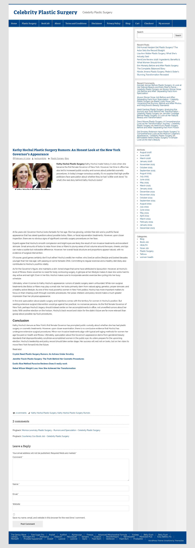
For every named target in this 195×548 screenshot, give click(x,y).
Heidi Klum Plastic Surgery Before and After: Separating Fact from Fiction (158, 126)
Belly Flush (148, 535)
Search (140, 32)
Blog (67, 158)
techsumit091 (40, 158)
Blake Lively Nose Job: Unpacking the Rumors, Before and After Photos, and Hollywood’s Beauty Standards (159, 103)
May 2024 (144, 213)
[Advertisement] (71, 50)
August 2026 (145, 152)
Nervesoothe (129, 537)
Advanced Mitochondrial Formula (112, 535)
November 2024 (147, 195)
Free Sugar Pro (37, 535)
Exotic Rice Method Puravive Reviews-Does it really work (40, 363)
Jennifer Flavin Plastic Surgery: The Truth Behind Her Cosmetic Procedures (48, 359)
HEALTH (144, 245)
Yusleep (135, 535)
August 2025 (145, 173)
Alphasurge (77, 535)
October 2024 (146, 198)
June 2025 (144, 179)
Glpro (84, 539)
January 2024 (146, 225)
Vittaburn (58, 537)
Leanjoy (14, 537)
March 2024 (145, 219)
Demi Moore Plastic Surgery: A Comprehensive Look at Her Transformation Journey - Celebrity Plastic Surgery (158, 123)
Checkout (149, 23)
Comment (18, 457)
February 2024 (146, 222)
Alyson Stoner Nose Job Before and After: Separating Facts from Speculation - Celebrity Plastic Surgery (158, 99)
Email (16, 494)
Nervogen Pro (29, 537)
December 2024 (147, 191)
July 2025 (144, 176)
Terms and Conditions (76, 23)
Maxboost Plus (146, 537)
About (58, 23)
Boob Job (45, 23)
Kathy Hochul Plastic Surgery (44, 413)
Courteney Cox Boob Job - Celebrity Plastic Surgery (45, 436)
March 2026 (145, 158)
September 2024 (147, 200)
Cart (137, 23)
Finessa (90, 535)
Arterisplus (44, 537)
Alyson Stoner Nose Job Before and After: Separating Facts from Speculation (159, 91)
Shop (127, 23)
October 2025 (146, 167)
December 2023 (147, 228)
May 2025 (144, 182)
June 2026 (145, 155)
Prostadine (138, 539)
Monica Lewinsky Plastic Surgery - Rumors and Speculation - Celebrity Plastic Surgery (61, 430)
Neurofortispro (112, 537)
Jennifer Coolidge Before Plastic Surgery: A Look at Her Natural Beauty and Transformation (158, 115)
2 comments (21, 413)
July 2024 (144, 207)
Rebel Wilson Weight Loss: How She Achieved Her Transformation (44, 368)
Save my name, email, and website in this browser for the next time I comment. (49, 518)
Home (14, 23)
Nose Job (144, 248)
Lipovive (61, 539)
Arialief (52, 535)
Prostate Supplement (33, 539)
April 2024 (144, 216)
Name (16, 484)
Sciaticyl (97, 537)
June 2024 (144, 210)
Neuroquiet (72, 537)
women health (146, 257)
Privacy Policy (113, 23)
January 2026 (146, 161)
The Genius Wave (18, 535)
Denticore (110, 539)
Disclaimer (97, 23)
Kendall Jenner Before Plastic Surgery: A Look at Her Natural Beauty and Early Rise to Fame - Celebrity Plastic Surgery (159, 87)
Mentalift (15, 539)
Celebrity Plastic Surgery (45, 12)
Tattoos (143, 254)
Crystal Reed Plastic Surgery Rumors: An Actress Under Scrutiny (43, 354)
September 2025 (147, 170)
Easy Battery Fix (164, 537)
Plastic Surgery (29, 23)
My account (164, 23)
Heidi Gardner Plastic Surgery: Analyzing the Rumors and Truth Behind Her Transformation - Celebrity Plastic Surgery (158, 111)
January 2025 (146, 188)
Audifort (63, 535)
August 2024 (145, 204)
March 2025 (145, 185)
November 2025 (147, 164)
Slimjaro (85, 537)
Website (16, 504)
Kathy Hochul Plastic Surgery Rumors (73, 413)
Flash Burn (96, 539)
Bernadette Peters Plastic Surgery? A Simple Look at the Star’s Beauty (157, 138)
